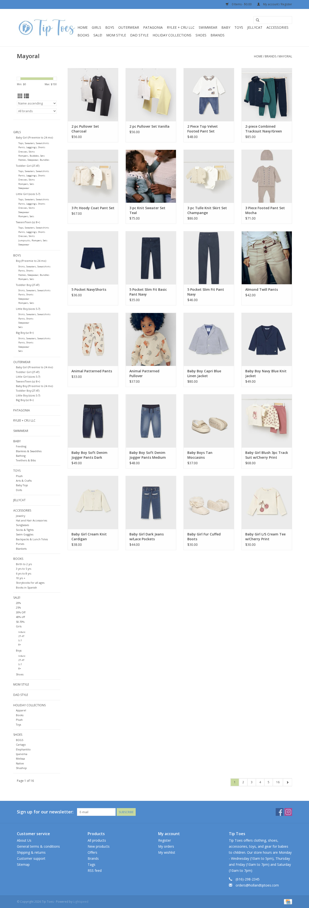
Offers (92, 852)
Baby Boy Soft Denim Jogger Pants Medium (147, 455)
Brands (218, 35)
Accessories (277, 27)
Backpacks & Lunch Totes (32, 539)
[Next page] (287, 782)
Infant (21, 632)
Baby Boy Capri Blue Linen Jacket (204, 373)
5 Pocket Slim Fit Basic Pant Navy (148, 292)
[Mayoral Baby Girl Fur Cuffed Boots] (208, 502)
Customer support (31, 858)
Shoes (19, 674)
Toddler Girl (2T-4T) (27, 165)
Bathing (21, 455)
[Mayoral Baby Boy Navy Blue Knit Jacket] (266, 339)
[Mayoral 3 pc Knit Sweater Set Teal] (151, 176)
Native (20, 763)
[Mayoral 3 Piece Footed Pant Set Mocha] (266, 176)
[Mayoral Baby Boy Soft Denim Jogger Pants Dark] (93, 420)
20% (18, 603)
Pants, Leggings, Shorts (31, 147)
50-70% (20, 622)
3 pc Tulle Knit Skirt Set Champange (207, 210)
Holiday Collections (172, 35)
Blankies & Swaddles (29, 451)
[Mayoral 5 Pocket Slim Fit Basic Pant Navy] (151, 257)
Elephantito (23, 749)
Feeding (21, 446)
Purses (20, 544)
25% (18, 607)
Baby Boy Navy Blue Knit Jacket (266, 373)
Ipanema (21, 754)
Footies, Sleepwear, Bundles (33, 159)
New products (99, 846)
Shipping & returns (31, 852)
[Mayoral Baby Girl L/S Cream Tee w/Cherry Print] (266, 502)
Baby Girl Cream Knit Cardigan (89, 536)
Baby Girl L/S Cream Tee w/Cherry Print (265, 536)
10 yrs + (20, 578)
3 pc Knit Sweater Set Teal (147, 210)
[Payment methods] (287, 901)
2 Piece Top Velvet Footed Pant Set (202, 128)
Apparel (21, 710)
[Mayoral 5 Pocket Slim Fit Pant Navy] (208, 257)
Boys (109, 27)
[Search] (257, 20)
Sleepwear (23, 188)
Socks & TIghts (25, 530)
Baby (225, 27)
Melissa (20, 758)
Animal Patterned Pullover (144, 373)
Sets (20, 327)
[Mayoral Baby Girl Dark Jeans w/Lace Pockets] (151, 502)
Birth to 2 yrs (24, 564)
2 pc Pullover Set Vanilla (149, 126)
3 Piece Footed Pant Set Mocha (265, 210)
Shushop (21, 768)
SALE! (97, 35)
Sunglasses (22, 525)
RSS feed (95, 870)
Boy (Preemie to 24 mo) (31, 261)
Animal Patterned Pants (91, 371)
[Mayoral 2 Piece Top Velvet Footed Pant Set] (208, 94)
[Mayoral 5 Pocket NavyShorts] (93, 257)
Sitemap (23, 864)
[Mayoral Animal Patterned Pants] (93, 339)
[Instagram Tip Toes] (288, 812)
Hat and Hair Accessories (31, 520)
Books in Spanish (26, 587)
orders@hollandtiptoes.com (257, 885)
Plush (19, 476)
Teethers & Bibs (26, 460)
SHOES (201, 35)
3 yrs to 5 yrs (23, 568)
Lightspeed (80, 902)
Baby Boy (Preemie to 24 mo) (34, 386)
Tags (91, 864)
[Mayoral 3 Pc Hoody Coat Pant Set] (93, 176)
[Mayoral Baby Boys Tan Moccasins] (208, 420)
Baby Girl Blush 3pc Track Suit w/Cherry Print (266, 455)
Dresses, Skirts (26, 151)
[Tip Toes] (46, 27)
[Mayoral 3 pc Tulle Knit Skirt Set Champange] (208, 176)
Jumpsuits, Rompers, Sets (32, 240)
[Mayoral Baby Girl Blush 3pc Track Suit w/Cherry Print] (266, 420)
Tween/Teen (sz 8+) (28, 222)
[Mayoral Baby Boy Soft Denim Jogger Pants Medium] (151, 420)
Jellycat (254, 27)
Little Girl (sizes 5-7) (28, 194)
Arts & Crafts (24, 480)
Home (82, 27)
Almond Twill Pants (261, 289)
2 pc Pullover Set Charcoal (85, 128)
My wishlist (166, 852)
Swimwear (208, 27)
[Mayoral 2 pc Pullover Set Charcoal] (93, 94)
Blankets (21, 548)
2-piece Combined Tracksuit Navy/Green (263, 128)
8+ (19, 644)
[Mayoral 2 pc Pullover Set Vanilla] (151, 94)
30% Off (20, 612)
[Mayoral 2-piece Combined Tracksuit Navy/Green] (266, 94)
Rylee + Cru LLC (181, 27)
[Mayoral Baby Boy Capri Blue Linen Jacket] (208, 339)
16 (278, 782)
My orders (166, 846)
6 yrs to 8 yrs (23, 573)
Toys (238, 27)
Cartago (21, 744)
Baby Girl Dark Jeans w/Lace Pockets (146, 536)
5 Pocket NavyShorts (88, 289)
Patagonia (153, 27)
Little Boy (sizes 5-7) (28, 309)
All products (97, 840)
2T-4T (21, 636)
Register (164, 840)
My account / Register (277, 4)
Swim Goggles (24, 534)
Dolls (19, 490)
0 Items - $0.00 (241, 4)
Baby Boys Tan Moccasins (199, 455)
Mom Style (116, 35)
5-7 (20, 640)
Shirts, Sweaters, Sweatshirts (34, 266)
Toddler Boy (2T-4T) (27, 285)
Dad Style (139, 35)
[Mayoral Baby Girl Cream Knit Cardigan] (93, 502)
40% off (20, 617)
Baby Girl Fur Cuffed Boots (204, 536)
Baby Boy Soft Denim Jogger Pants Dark (89, 455)
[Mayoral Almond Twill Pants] (266, 257)
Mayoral (285, 56)
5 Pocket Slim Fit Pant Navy (205, 292)
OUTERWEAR (128, 27)
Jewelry (20, 516)
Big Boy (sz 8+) (25, 332)
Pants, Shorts (25, 270)
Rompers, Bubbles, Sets (31, 155)
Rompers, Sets (26, 184)
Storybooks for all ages (30, 582)
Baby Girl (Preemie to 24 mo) (34, 137)
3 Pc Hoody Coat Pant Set (92, 208)
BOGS (19, 740)
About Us (24, 840)
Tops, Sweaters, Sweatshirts (33, 143)
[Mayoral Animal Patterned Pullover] (151, 339)
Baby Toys (22, 485)
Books (83, 35)
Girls (96, 27)
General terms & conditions (38, 846)
